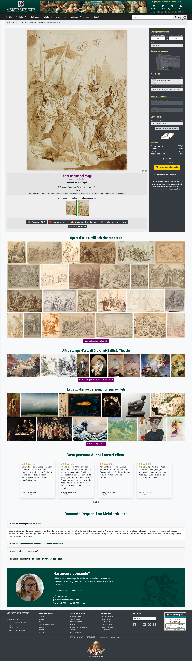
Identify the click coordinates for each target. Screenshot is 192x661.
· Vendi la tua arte (75, 619)
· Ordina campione (75, 632)
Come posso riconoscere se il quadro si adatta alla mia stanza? (36, 543)
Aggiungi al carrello (168, 167)
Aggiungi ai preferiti (60, 222)
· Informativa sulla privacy (46, 624)
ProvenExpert (33, 493)
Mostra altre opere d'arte (96, 444)
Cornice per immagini (59, 17)
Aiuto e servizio (86, 17)
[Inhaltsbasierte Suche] (179, 17)
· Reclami (41, 630)
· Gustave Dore (105, 630)
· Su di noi (41, 632)
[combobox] (167, 45)
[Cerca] (175, 17)
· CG (39, 622)
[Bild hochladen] (184, 17)
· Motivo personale (75, 616)
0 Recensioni (82, 226)
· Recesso (41, 627)
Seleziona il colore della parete (85, 222)
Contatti (97, 17)
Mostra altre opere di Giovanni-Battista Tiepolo (96, 380)
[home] (6, 17)
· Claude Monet (106, 619)
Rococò (24, 22)
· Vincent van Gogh (107, 616)
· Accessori (73, 630)
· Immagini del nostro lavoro (78, 627)
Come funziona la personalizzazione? (26, 523)
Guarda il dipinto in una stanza (115, 222)
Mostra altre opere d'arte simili (96, 341)
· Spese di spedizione (76, 622)
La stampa (74, 17)
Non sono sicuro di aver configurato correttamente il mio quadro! (37, 559)
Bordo (152, 43)
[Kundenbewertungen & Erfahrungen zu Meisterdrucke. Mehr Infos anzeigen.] (175, 621)
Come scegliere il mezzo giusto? (24, 551)
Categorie (35, 17)
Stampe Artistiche (16, 17)
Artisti (27, 17)
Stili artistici (45, 17)
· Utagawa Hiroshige (107, 627)
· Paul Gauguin (105, 622)
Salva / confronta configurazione (168, 129)
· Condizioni (41, 619)
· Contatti (41, 616)
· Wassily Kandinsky (107, 624)
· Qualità (72, 624)
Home (8, 22)
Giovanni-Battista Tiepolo (37, 22)
